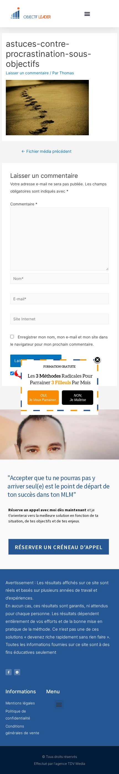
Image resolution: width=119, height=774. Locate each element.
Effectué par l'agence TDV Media (59, 763)
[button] (87, 13)
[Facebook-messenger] (17, 672)
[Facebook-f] (9, 672)
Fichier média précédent (46, 151)
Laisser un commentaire (27, 73)
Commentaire (23, 204)
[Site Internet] (59, 320)
